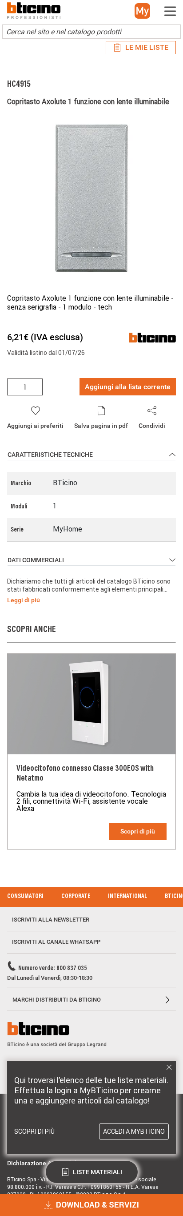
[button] (142, 11)
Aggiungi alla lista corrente (128, 387)
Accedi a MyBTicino (134, 1131)
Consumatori (25, 897)
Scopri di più (137, 831)
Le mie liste (146, 47)
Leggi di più (23, 600)
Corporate (75, 897)
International (127, 897)
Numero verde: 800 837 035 (52, 969)
